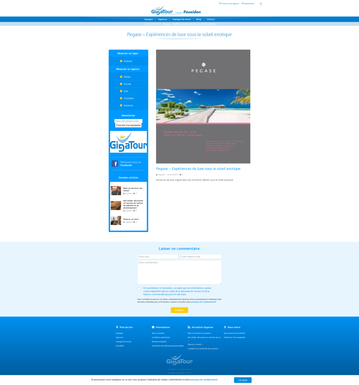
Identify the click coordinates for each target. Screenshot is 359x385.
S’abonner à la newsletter (234, 337)
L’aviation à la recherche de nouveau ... (204, 348)
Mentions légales (159, 341)
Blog (198, 19)
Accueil (146, 24)
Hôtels (127, 76)
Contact (211, 19)
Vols (126, 91)
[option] (128, 142)
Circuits (127, 84)
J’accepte (242, 380)
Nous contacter (158, 333)
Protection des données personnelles (168, 346)
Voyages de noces (182, 19)
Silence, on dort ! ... (195, 344)
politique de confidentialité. (203, 302)
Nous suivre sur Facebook (234, 333)
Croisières (129, 98)
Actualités (120, 346)
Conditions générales (161, 337)
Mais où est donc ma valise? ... (200, 333)
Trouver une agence (230, 3)
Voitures (128, 61)
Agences (162, 19)
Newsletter (249, 3)
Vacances (128, 105)
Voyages (148, 19)
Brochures (156, 24)
